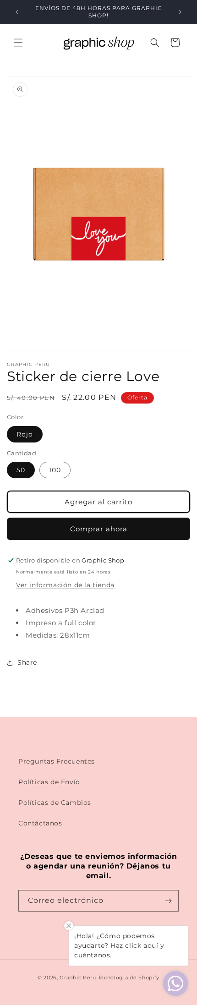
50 (20, 470)
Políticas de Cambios (54, 802)
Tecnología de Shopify (129, 977)
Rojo (24, 434)
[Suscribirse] (168, 901)
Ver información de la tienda (65, 585)
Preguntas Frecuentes (56, 761)
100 (55, 470)
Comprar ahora (98, 528)
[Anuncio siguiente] (180, 12)
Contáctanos (40, 823)
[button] (18, 43)
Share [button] (27, 662)
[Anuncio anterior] (17, 12)
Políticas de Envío (49, 782)
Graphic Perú (78, 977)
